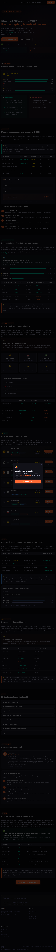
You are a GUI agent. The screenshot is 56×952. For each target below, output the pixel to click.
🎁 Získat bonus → (28, 481)
